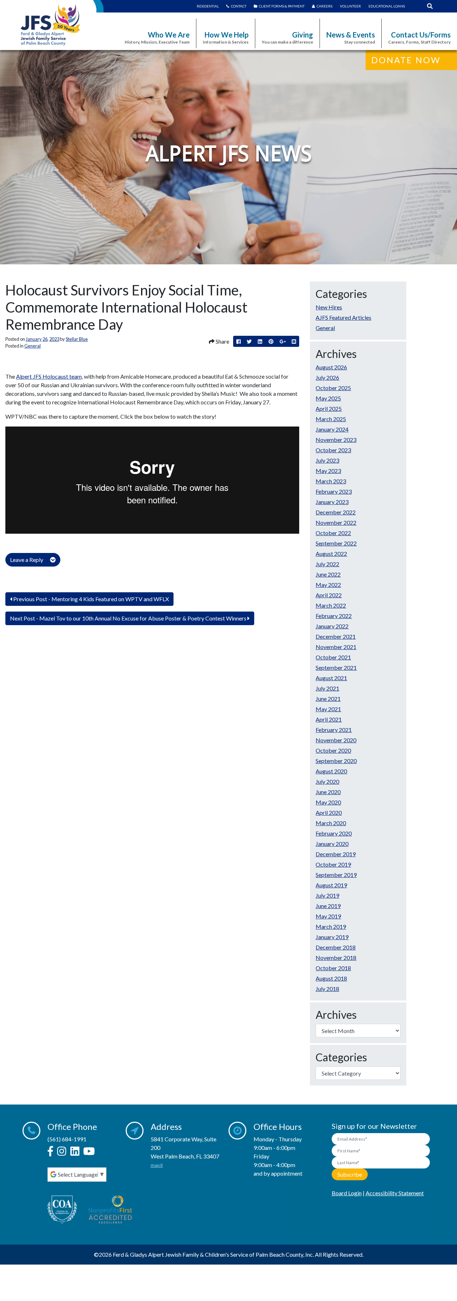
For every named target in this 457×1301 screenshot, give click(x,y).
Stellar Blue (77, 339)
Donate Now (406, 60)
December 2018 (336, 947)
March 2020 (331, 822)
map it (157, 1165)
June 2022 (328, 574)
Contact (238, 6)
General (32, 346)
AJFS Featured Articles (343, 317)
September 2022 (336, 543)
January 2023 (332, 501)
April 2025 (329, 408)
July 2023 (327, 460)
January (34, 339)
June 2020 (328, 791)
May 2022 (328, 584)
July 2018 (327, 988)
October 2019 (333, 864)
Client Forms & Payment (282, 6)
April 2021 (329, 719)
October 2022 (333, 532)
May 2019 (328, 916)
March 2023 (331, 481)
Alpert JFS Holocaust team (49, 376)
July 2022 (327, 563)
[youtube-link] (89, 1151)
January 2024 (332, 429)
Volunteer (350, 6)
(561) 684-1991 (66, 1139)
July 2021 (327, 688)
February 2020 (334, 833)
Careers (324, 6)
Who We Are (157, 37)
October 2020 (333, 750)
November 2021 (336, 646)
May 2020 (328, 802)
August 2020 (331, 771)
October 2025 (333, 387)
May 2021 (328, 709)
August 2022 (331, 553)
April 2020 (329, 812)
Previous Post (90, 598)
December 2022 (336, 512)
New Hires (329, 307)
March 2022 (331, 605)
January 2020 (332, 843)
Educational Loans (386, 6)
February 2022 (334, 615)
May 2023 (328, 470)
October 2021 (333, 657)
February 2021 (334, 729)
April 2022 (329, 595)
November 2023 (336, 439)
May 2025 (328, 398)
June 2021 (328, 698)
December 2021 (336, 636)
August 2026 (331, 367)
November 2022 (336, 522)
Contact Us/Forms (419, 37)
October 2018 (333, 967)
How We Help (225, 37)
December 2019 (336, 854)
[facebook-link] (50, 1151)
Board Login (347, 1193)
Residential (208, 6)
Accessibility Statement (395, 1193)
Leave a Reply (27, 559)
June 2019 (328, 905)
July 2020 (327, 781)
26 (44, 339)
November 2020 (336, 740)
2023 (54, 339)
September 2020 (336, 760)
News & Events (350, 37)
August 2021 (331, 677)
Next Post (128, 618)
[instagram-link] (61, 1151)
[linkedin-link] (74, 1151)
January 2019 (332, 936)
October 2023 (333, 450)
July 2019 (327, 895)
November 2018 (336, 957)
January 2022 (332, 626)
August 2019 (331, 885)
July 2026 (327, 377)
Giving (287, 37)
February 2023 (334, 491)
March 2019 (331, 926)
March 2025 (331, 418)
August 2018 (331, 978)
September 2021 (336, 667)
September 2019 (336, 874)
